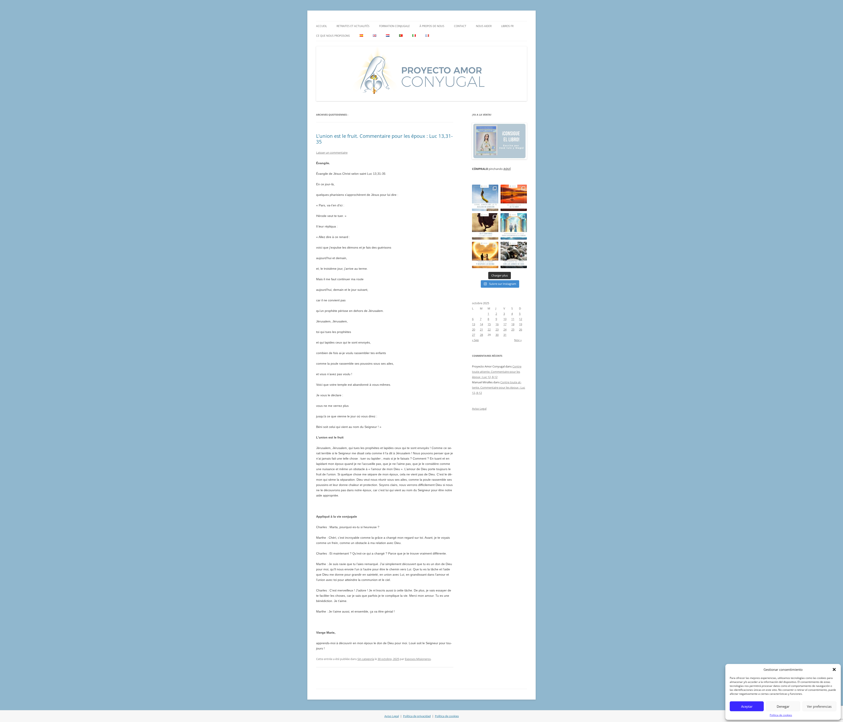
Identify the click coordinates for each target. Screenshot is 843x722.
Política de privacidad (417, 716)
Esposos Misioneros (418, 659)
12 (520, 319)
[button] (834, 669)
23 (497, 329)
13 (473, 324)
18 (512, 324)
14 (481, 324)
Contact (460, 26)
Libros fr (507, 26)
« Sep (475, 340)
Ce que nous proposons (333, 36)
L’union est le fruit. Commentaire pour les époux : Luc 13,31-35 (384, 139)
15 (489, 324)
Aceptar (747, 706)
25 (512, 329)
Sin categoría (365, 659)
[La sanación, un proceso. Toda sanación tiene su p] (485, 198)
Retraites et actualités (353, 26)
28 (481, 335)
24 (504, 329)
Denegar (783, 706)
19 (520, 324)
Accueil (321, 26)
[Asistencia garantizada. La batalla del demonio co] (514, 255)
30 (497, 335)
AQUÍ (507, 169)
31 (504, 335)
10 (504, 319)
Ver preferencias (819, 706)
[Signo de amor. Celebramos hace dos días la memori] (485, 226)
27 (473, 335)
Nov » (518, 340)
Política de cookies (781, 715)
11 (512, 319)
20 (473, 329)
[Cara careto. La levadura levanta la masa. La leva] (514, 198)
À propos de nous (432, 26)
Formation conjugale (394, 26)
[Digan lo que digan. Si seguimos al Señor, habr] (514, 226)
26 (520, 329)
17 (504, 324)
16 (497, 324)
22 (489, 329)
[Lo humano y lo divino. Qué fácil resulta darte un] (485, 255)
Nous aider (484, 26)
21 (481, 329)
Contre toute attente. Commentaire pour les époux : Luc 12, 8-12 (496, 371)
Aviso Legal (479, 409)
